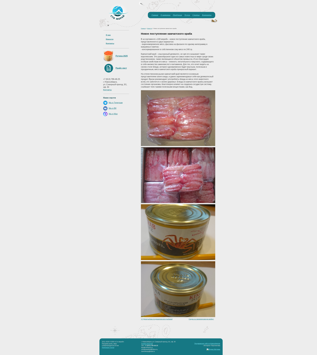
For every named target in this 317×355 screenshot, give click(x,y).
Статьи (196, 15)
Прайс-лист (121, 68)
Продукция (177, 15)
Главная (155, 15)
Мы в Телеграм (116, 103)
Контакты (206, 15)
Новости (109, 39)
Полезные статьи (108, 347)
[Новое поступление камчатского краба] (178, 145)
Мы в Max (113, 114)
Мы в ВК (112, 108)
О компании (165, 15)
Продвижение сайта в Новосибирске (207, 343)
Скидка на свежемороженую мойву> (201, 319)
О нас (108, 35)
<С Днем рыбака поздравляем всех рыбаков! (156, 319)
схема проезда (147, 344)
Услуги (187, 15)
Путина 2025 (122, 56)
